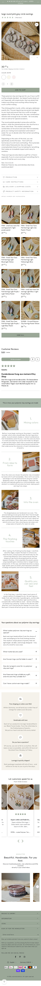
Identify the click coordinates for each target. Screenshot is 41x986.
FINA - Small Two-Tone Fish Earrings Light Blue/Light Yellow (9, 260)
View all (20, 335)
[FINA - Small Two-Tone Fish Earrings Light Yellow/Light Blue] (30, 246)
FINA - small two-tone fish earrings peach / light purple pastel (10, 228)
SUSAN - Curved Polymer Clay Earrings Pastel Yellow (30, 322)
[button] (19, 841)
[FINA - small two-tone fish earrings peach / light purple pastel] (10, 214)
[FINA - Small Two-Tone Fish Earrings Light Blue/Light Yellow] (10, 246)
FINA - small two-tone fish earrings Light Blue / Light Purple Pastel (30, 292)
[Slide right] (38, 2)
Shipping (10, 69)
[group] (15, 887)
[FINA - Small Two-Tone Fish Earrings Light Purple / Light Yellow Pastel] (10, 278)
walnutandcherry (17, 976)
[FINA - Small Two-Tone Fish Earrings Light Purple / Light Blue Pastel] (10, 310)
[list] (20, 732)
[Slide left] (3, 2)
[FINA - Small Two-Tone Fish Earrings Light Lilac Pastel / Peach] (30, 214)
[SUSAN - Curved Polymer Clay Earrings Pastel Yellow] (30, 310)
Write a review (16, 359)
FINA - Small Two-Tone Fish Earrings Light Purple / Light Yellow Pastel (10, 292)
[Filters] (33, 359)
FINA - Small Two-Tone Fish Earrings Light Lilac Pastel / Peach (29, 228)
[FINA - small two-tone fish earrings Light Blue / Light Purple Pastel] (30, 278)
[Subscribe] (38, 934)
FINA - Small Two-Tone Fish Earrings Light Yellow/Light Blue (29, 260)
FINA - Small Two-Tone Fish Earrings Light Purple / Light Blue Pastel (10, 323)
